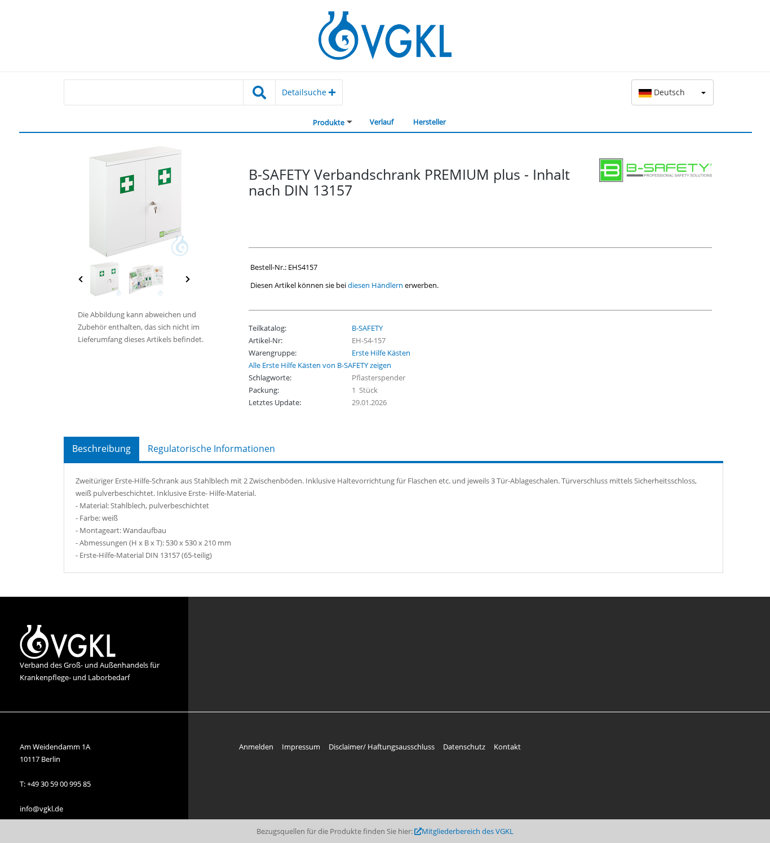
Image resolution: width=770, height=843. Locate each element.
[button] (672, 92)
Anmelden (256, 747)
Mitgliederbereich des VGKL (468, 831)
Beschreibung (101, 448)
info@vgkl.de (41, 809)
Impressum (301, 747)
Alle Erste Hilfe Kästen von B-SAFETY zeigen (320, 365)
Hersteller (429, 122)
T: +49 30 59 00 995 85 (55, 784)
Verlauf (381, 122)
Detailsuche (305, 92)
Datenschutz (464, 747)
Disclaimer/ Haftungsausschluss (382, 747)
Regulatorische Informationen (211, 448)
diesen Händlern (375, 285)
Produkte (328, 122)
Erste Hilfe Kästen (381, 353)
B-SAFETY (367, 328)
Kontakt (507, 747)
